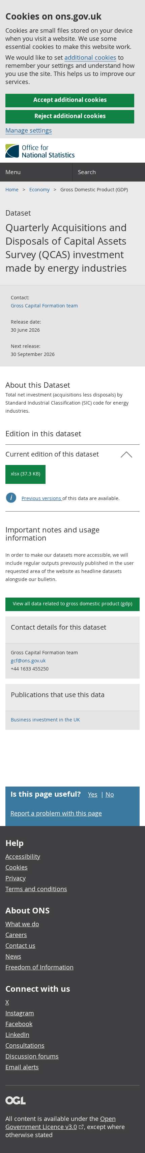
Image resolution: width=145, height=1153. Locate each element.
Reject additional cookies (70, 116)
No (110, 794)
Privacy (15, 878)
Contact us (20, 945)
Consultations (25, 1045)
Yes (92, 794)
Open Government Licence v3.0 (60, 1123)
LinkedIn (17, 1035)
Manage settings (28, 130)
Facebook (18, 1024)
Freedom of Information (39, 967)
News (13, 956)
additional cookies (90, 57)
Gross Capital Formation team (44, 305)
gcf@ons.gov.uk (28, 660)
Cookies (16, 867)
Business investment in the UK (45, 719)
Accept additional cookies (70, 100)
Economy (40, 189)
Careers (16, 935)
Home (12, 189)
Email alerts (22, 1067)
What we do (22, 924)
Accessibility (22, 856)
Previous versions (42, 498)
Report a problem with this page (56, 813)
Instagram (19, 1013)
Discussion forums (32, 1056)
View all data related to (72, 603)
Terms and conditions (36, 889)
